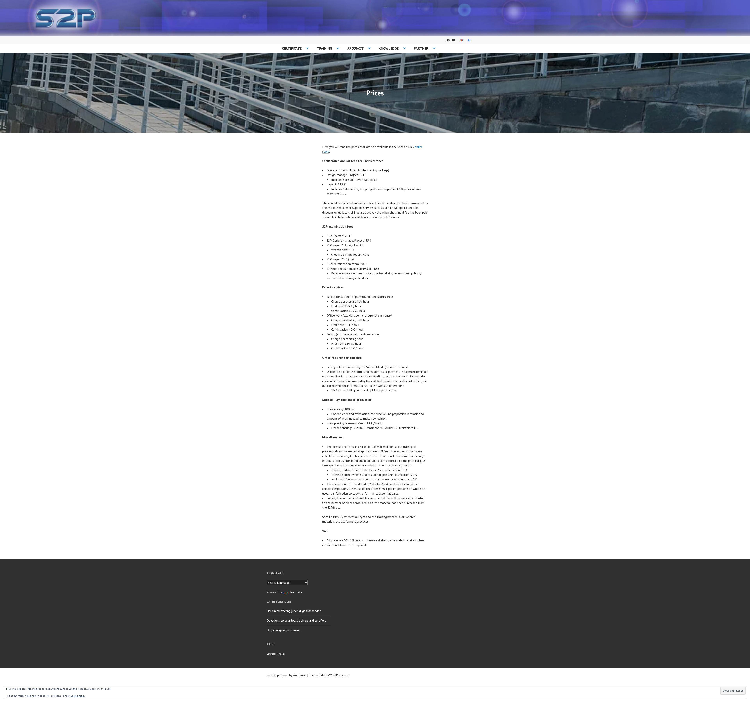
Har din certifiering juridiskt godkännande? (294, 611)
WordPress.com (339, 675)
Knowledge (389, 48)
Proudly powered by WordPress (286, 675)
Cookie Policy (78, 695)
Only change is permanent (283, 630)
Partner (421, 48)
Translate (296, 592)
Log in (450, 40)
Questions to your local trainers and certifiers (296, 620)
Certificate (292, 48)
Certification (272, 653)
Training (324, 48)
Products (355, 48)
